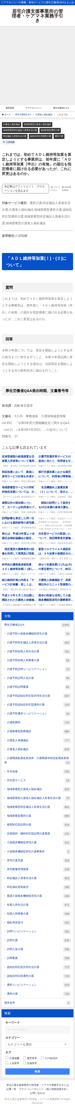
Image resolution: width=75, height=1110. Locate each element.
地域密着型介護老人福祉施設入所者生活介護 (38, 798)
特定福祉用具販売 (38, 887)
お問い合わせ (37, 1093)
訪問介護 (38, 940)
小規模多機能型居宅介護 (38, 842)
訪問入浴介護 (38, 949)
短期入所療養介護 (38, 913)
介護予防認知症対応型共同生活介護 (38, 695)
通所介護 (59, 136)
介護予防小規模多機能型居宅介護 (38, 633)
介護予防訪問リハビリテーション (38, 669)
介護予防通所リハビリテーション (38, 713)
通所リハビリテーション (38, 984)
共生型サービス (38, 780)
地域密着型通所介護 (50, 130)
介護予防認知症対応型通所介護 (38, 704)
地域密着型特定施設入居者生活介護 (20, 130)
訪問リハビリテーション (38, 931)
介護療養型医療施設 (38, 731)
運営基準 (10, 108)
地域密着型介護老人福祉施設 (37, 124)
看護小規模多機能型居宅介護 (38, 895)
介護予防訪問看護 (38, 686)
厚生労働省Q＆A (61, 108)
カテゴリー (12, 1037)
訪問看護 (38, 958)
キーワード (12, 1022)
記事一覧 (11, 1089)
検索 (38, 1071)
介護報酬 (10, 142)
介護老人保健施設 (38, 740)
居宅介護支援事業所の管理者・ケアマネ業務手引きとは (37, 1085)
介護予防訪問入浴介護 (38, 678)
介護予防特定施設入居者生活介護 (38, 642)
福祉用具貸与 (38, 922)
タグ (8, 1052)
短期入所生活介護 (38, 904)
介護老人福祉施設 (11, 124)
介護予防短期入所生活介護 (38, 651)
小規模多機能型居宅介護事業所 (38, 851)
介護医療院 (38, 722)
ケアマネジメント (33, 108)
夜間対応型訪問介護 (38, 824)
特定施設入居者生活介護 (14, 136)
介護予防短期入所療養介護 (38, 660)
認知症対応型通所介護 (40, 136)
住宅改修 (38, 771)
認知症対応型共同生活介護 (38, 967)
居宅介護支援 (38, 860)
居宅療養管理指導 (38, 869)
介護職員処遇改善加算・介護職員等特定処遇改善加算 (36, 760)
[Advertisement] (37, 65)
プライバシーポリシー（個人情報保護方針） (44, 1089)
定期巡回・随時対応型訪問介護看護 (38, 833)
